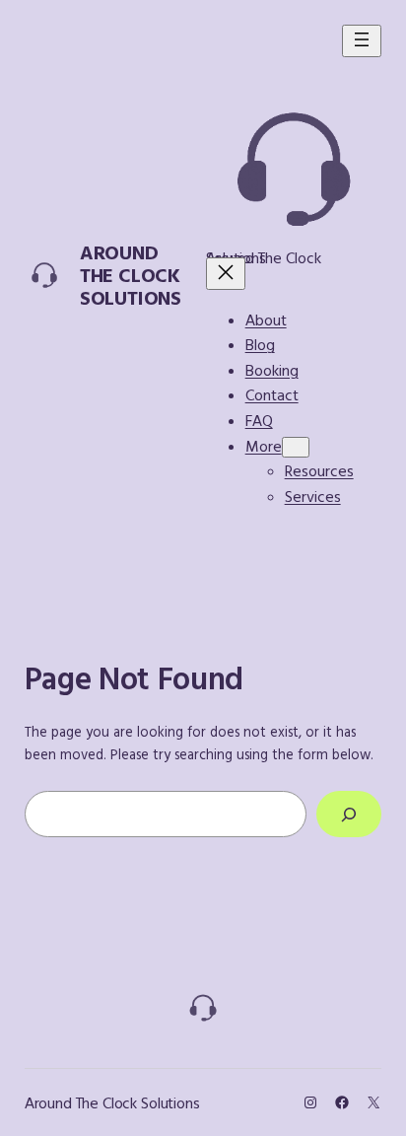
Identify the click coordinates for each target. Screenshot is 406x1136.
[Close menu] (225, 273)
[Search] (348, 814)
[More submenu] (295, 447)
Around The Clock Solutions (130, 275)
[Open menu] (361, 41)
